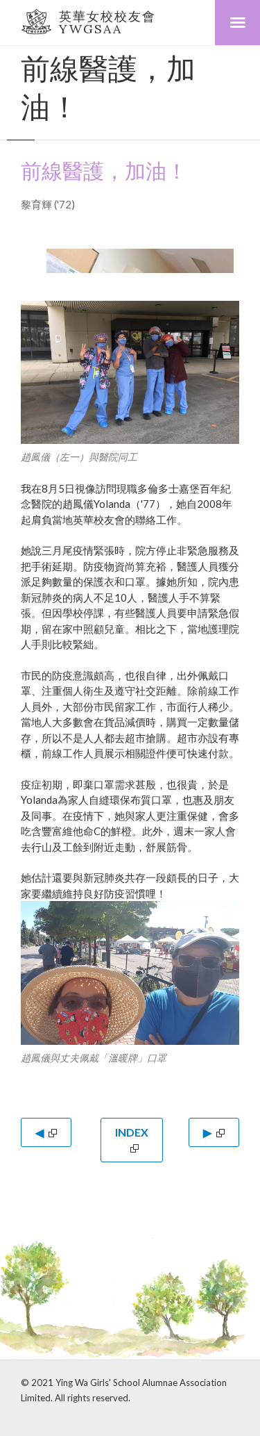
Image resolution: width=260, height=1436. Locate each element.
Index (131, 1132)
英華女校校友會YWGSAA (107, 22)
